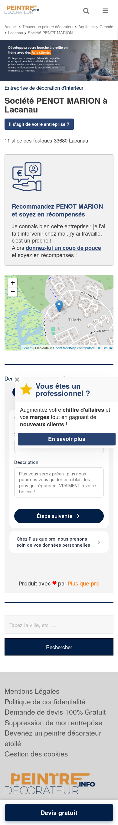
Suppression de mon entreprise (53, 722)
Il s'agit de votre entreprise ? (39, 124)
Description (26, 462)
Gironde (106, 26)
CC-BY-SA (104, 347)
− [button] (13, 292)
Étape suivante (54, 516)
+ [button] (13, 283)
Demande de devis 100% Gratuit (55, 712)
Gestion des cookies (36, 754)
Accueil (11, 26)
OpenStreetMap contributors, (75, 347)
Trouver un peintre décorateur (48, 26)
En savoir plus (66, 439)
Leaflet (27, 347)
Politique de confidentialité (45, 701)
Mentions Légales (32, 691)
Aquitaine (86, 26)
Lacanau (15, 32)
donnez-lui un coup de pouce (63, 248)
